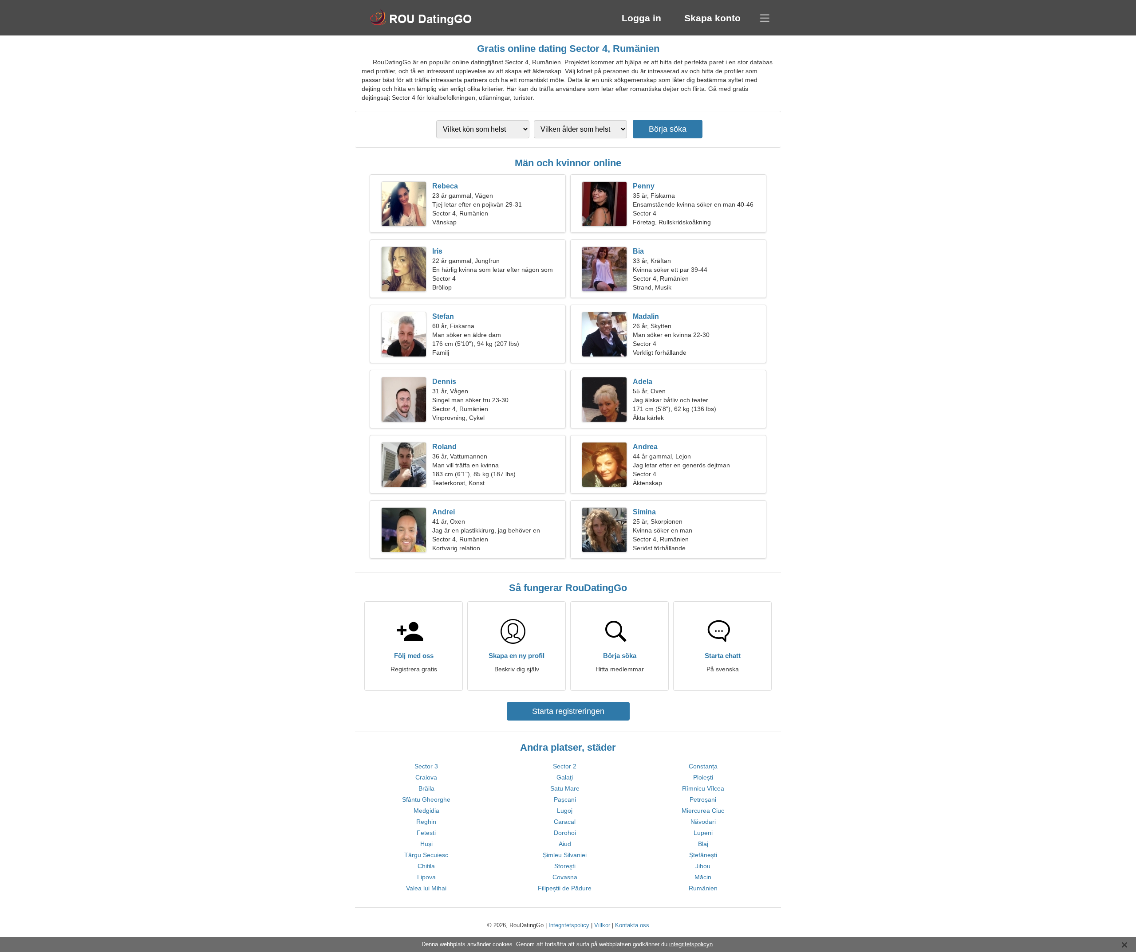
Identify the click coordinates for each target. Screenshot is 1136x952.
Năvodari (703, 821)
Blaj (703, 843)
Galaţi (564, 777)
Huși (426, 843)
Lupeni (703, 832)
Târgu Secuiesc (426, 854)
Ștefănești (703, 854)
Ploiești (703, 777)
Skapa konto (712, 18)
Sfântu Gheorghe (426, 799)
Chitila (426, 866)
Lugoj (564, 810)
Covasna (564, 877)
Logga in (641, 18)
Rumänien (703, 888)
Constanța (703, 766)
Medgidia (426, 810)
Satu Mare (565, 788)
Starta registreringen (568, 711)
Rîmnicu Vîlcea (703, 788)
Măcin (702, 877)
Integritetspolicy (568, 925)
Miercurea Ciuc (703, 810)
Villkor (602, 925)
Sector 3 (426, 766)
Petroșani (703, 799)
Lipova (426, 877)
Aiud (565, 843)
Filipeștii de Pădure (565, 888)
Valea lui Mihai (426, 888)
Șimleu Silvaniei (565, 854)
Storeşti (565, 866)
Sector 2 (564, 766)
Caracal (565, 821)
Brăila (426, 788)
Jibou (702, 866)
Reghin (426, 821)
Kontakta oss (632, 925)
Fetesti (426, 832)
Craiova (426, 777)
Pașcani (565, 799)
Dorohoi (565, 832)
